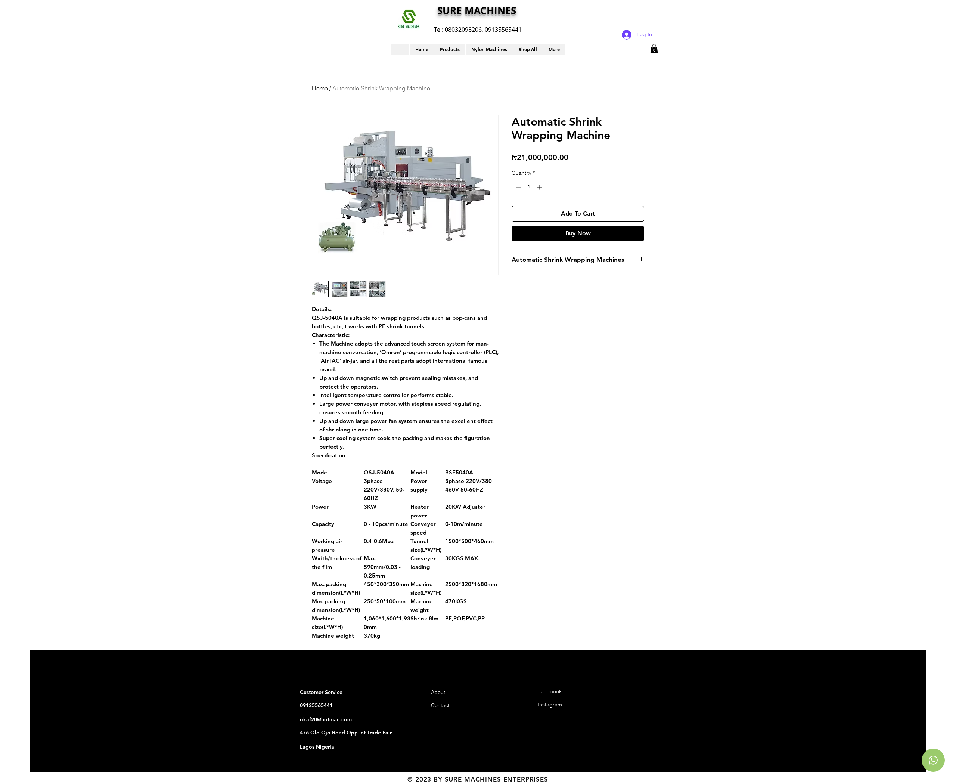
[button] (449, 49)
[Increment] (540, 187)
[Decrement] (517, 187)
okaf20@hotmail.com (326, 719)
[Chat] (933, 760)
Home (320, 88)
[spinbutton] (529, 187)
